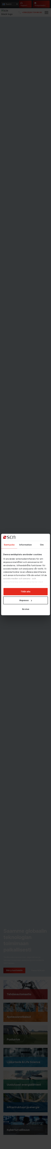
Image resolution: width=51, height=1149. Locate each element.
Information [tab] (25, 544)
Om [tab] (42, 544)
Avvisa (25, 609)
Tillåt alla (25, 591)
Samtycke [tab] (9, 544)
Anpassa (24, 600)
